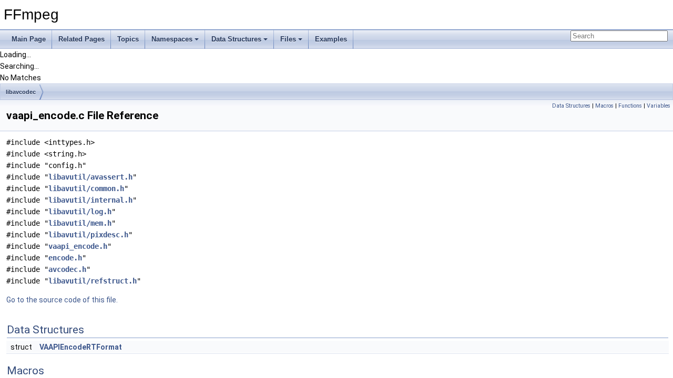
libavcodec (21, 92)
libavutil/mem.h (79, 223)
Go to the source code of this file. (62, 300)
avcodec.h (67, 269)
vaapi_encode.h (77, 246)
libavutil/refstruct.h (92, 281)
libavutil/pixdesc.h (88, 234)
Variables (658, 105)
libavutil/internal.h (90, 200)
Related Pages (81, 39)
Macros (604, 105)
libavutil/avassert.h (90, 177)
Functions (630, 105)
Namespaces (171, 39)
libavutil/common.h (86, 188)
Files (288, 39)
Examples (331, 39)
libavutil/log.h (79, 211)
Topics (128, 39)
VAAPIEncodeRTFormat (80, 347)
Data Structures (236, 39)
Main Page (29, 39)
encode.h (65, 258)
